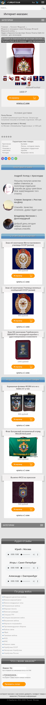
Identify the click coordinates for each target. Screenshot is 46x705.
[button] (43, 8)
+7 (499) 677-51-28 (13, 2)
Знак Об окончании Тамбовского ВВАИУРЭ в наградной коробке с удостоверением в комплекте (23, 334)
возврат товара (39, 694)
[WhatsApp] (15, 158)
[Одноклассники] (9, 158)
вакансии (13, 696)
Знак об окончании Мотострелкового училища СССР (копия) (23, 244)
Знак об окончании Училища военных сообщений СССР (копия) (23, 289)
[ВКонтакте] (5, 158)
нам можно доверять (24, 694)
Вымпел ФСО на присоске (23, 478)
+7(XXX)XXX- (10, 675)
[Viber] (2, 158)
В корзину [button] (14, 98)
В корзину (18, 276)
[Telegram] (12, 158)
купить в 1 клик (23, 103)
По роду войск (23, 591)
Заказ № (7, 668)
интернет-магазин (7, 694)
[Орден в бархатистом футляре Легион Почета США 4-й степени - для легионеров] (23, 59)
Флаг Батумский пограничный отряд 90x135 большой (23, 432)
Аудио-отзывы (23, 541)
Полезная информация (27, 696)
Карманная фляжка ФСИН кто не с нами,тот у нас (23, 387)
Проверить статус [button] (12, 684)
